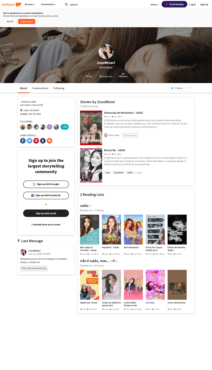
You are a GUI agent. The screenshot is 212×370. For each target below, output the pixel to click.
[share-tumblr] (43, 141)
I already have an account (46, 224)
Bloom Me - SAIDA (114, 150)
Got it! (10, 21)
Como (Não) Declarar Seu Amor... (130, 304)
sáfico (130, 172)
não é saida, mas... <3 (97, 260)
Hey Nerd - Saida (110, 247)
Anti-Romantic (131, 247)
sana (108, 172)
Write (154, 4)
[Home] (12, 4)
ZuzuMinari (34, 250)
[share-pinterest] (36, 141)
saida (84, 205)
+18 (65, 126)
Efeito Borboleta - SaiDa (177, 248)
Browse (29, 4)
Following (58, 88)
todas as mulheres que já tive (111, 304)
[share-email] (49, 141)
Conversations (40, 88)
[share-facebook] (23, 141)
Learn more (27, 21)
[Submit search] (66, 4)
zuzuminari (118, 172)
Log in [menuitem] (192, 4)
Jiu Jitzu (150, 302)
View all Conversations (34, 268)
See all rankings (130, 135)
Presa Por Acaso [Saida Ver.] (154, 248)
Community (47, 4)
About (23, 88)
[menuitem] (177, 88)
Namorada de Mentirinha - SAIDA (123, 112)
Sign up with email (46, 213)
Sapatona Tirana (88, 302)
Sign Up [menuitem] (204, 4)
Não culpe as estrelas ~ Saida (88, 248)
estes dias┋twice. (177, 302)
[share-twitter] (29, 141)
